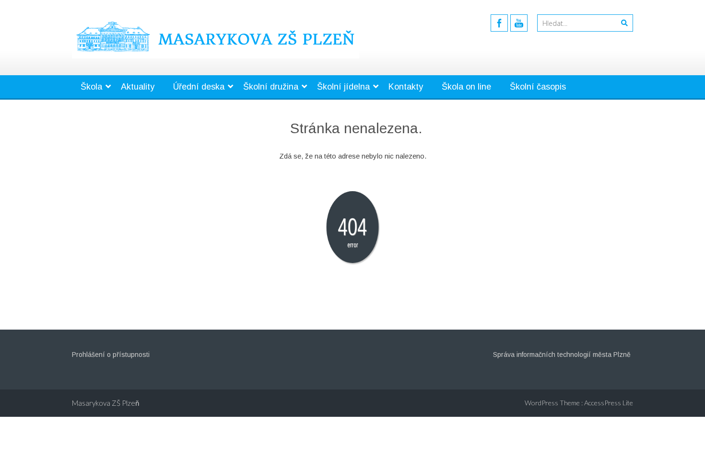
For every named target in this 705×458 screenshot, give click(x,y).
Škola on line (466, 87)
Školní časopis (538, 87)
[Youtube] (519, 23)
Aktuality (137, 87)
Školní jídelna (343, 87)
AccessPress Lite (608, 403)
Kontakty (405, 87)
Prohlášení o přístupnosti (111, 354)
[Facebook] (499, 23)
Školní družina (270, 87)
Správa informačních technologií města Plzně (562, 354)
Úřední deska (198, 87)
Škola (91, 87)
